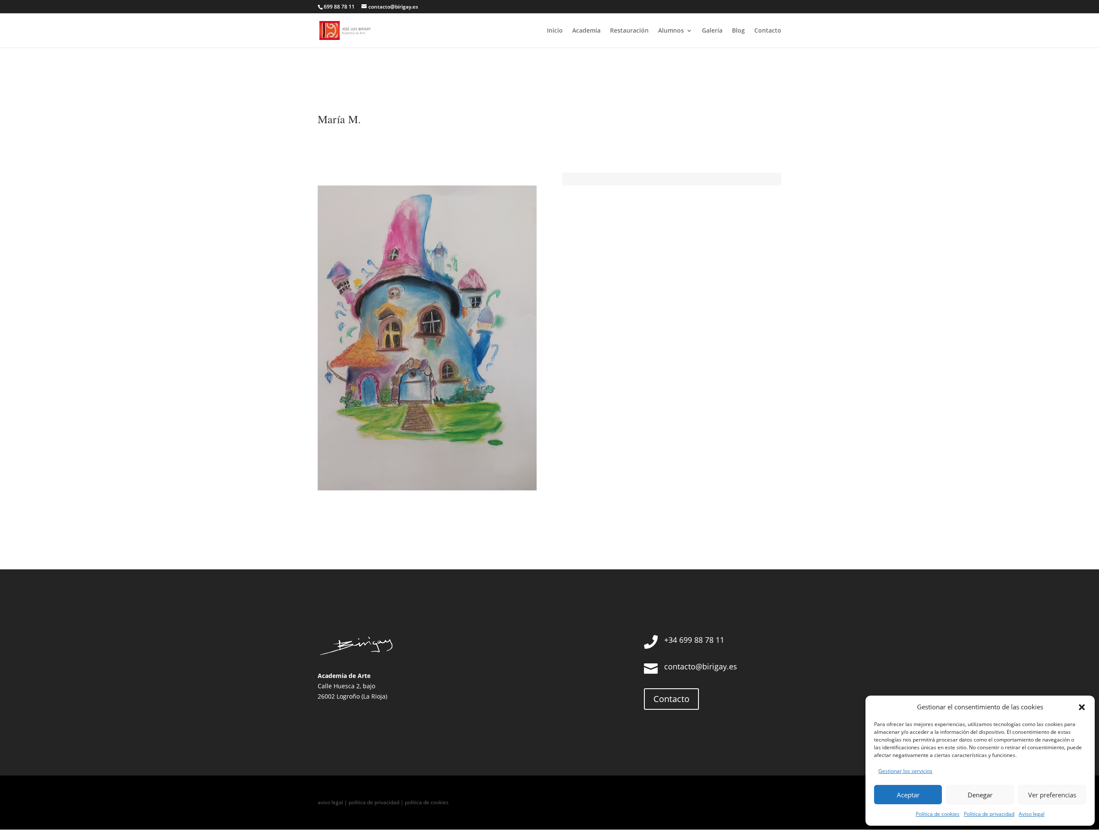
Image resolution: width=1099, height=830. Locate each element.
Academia (586, 30)
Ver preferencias (1052, 794)
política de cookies (427, 802)
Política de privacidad (989, 814)
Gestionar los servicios (905, 771)
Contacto (767, 30)
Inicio (555, 30)
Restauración (629, 30)
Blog (738, 30)
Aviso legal (1031, 814)
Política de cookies (937, 814)
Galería (712, 30)
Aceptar (908, 794)
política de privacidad (374, 802)
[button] (1082, 707)
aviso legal (330, 802)
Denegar (980, 794)
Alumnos (671, 30)
